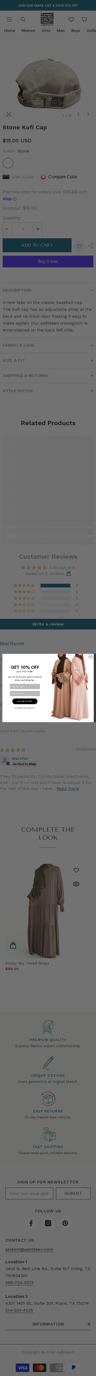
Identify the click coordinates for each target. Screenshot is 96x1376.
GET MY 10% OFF (25, 701)
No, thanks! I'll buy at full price (25, 708)
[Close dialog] (91, 657)
